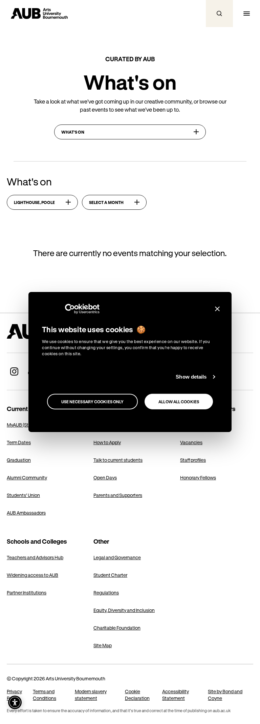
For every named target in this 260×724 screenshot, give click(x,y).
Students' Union (23, 495)
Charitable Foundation (116, 628)
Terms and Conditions (44, 694)
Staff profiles (193, 460)
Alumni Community (27, 477)
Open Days (105, 477)
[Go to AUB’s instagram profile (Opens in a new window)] (14, 371)
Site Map (102, 645)
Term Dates (19, 442)
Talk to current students (118, 460)
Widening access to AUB (32, 575)
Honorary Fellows (198, 477)
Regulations (106, 592)
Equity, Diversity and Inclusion (124, 610)
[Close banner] (217, 309)
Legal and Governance (117, 557)
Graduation (19, 460)
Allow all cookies (178, 401)
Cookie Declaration (137, 694)
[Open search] (219, 13)
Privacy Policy (14, 694)
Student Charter (110, 575)
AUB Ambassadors (26, 513)
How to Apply (107, 442)
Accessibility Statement (175, 694)
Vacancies (191, 442)
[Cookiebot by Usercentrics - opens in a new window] (70, 309)
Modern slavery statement (91, 694)
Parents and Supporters (117, 495)
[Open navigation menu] (246, 13)
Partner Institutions (26, 592)
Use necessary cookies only (92, 401)
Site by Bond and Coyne (225, 694)
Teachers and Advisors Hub (35, 557)
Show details (191, 377)
